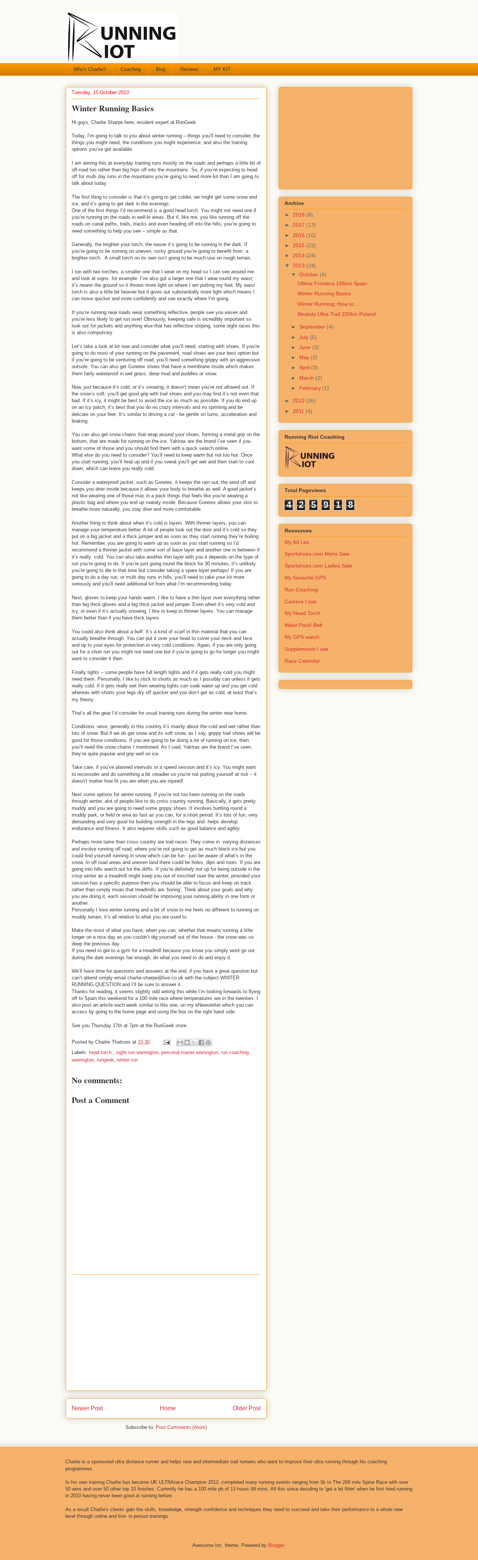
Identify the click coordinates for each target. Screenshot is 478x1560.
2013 (299, 265)
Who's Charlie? (90, 69)
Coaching (131, 69)
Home (168, 1408)
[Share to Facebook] (201, 1042)
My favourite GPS (305, 578)
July (304, 337)
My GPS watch (302, 637)
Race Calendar (302, 661)
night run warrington (137, 1052)
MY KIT (222, 69)
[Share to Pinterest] (208, 1042)
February (310, 388)
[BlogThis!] (187, 1042)
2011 (299, 411)
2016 (299, 235)
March (307, 378)
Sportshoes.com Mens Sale (317, 554)
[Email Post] (166, 1042)
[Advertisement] (166, 1332)
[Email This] (180, 1042)
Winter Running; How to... (328, 304)
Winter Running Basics (324, 293)
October (309, 274)
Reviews (189, 69)
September (313, 327)
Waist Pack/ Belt (303, 625)
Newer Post (87, 1408)
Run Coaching (301, 590)
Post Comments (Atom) (181, 1427)
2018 (299, 215)
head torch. (101, 1052)
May (305, 357)
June (305, 347)
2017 (299, 225)
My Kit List (297, 542)
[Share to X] (194, 1042)
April (305, 367)
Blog (160, 69)
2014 (299, 255)
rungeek (105, 1060)
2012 (299, 401)
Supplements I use (307, 649)
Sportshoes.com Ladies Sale (318, 566)
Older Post (247, 1408)
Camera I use (301, 602)
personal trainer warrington (189, 1052)
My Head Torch (302, 613)
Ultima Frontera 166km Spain (332, 283)
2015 (299, 245)
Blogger (276, 1545)
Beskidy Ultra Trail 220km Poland (337, 314)
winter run (127, 1060)
